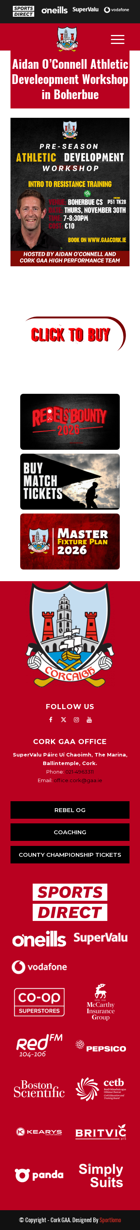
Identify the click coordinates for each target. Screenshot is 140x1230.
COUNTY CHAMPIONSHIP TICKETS (70, 854)
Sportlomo (110, 1220)
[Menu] (118, 38)
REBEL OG (70, 810)
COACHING (70, 832)
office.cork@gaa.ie (78, 780)
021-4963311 (79, 772)
